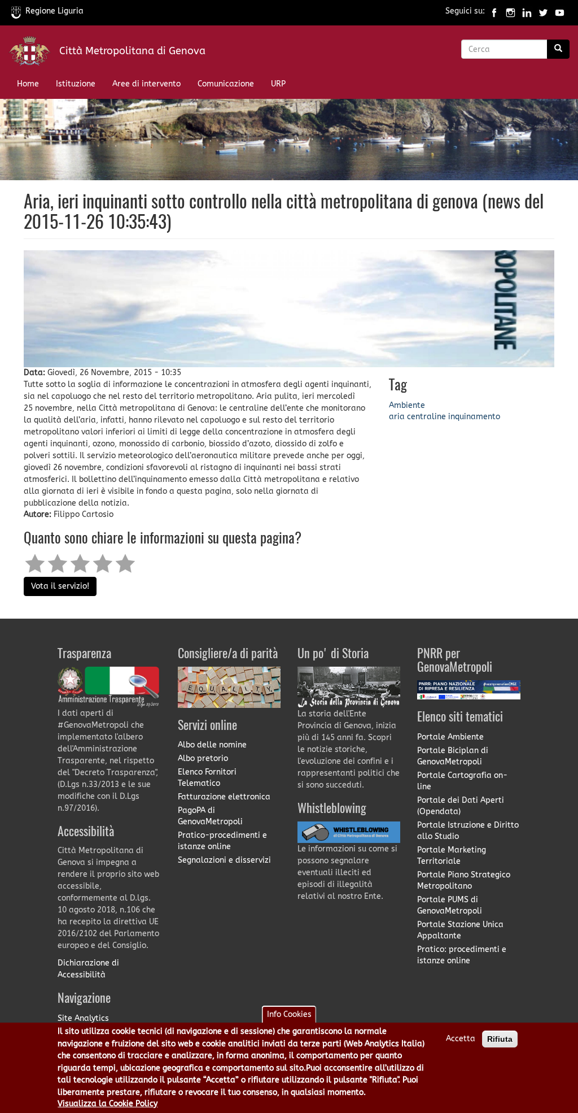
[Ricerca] (558, 49)
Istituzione (75, 84)
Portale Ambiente (450, 737)
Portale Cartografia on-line (462, 781)
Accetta (460, 1039)
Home (28, 84)
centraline (426, 416)
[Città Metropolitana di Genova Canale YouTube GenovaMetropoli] (560, 11)
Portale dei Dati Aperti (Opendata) (460, 805)
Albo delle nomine (212, 745)
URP (278, 84)
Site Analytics (83, 1018)
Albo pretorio (203, 758)
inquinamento (474, 416)
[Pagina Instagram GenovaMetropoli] (510, 11)
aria (397, 416)
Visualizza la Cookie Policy (107, 1103)
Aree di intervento (146, 84)
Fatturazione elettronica (224, 797)
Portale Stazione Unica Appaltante (460, 930)
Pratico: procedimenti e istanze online (461, 955)
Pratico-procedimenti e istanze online (222, 841)
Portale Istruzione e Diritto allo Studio (468, 830)
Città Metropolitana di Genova (132, 51)
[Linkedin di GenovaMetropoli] (527, 11)
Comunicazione (226, 84)
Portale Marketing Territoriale (451, 855)
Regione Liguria (54, 11)
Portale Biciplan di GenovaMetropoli (452, 756)
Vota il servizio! (60, 586)
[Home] (33, 53)
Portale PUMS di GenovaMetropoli (449, 905)
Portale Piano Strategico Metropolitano (463, 880)
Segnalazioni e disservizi (224, 860)
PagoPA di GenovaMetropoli (210, 816)
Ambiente (407, 405)
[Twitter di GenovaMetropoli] (543, 11)
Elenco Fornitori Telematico (207, 777)
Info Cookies (289, 1014)
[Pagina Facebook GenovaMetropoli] (494, 11)
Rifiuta (500, 1039)
